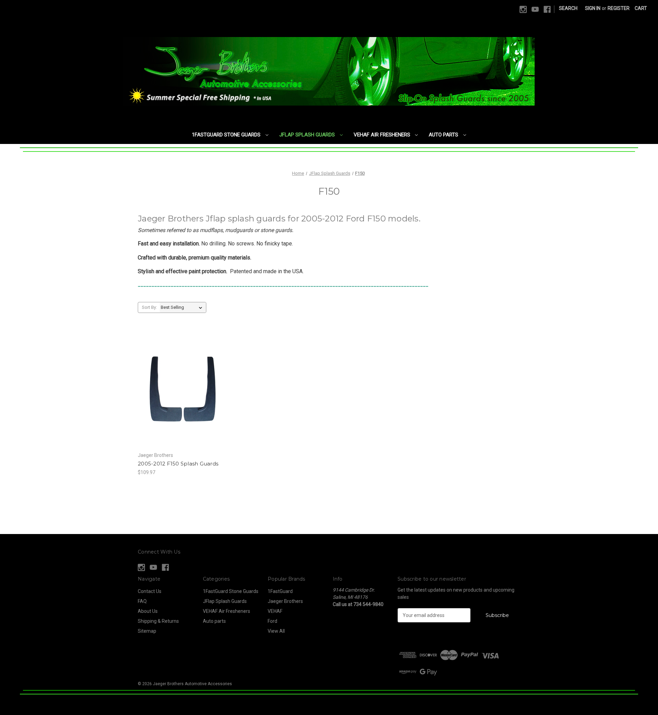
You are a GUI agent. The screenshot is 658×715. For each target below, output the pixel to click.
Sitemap (147, 631)
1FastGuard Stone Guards (227, 135)
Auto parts (444, 135)
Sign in (592, 8)
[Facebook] (547, 9)
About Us (148, 611)
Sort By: (149, 307)
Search (568, 8)
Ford (272, 621)
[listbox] (183, 307)
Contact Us (149, 591)
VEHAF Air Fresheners (383, 135)
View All (276, 631)
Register (619, 8)
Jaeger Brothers (285, 601)
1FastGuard (280, 591)
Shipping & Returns (158, 621)
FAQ (142, 601)
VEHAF (275, 611)
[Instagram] (523, 9)
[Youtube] (535, 9)
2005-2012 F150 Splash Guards (178, 463)
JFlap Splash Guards (307, 135)
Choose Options (183, 395)
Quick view (177, 383)
